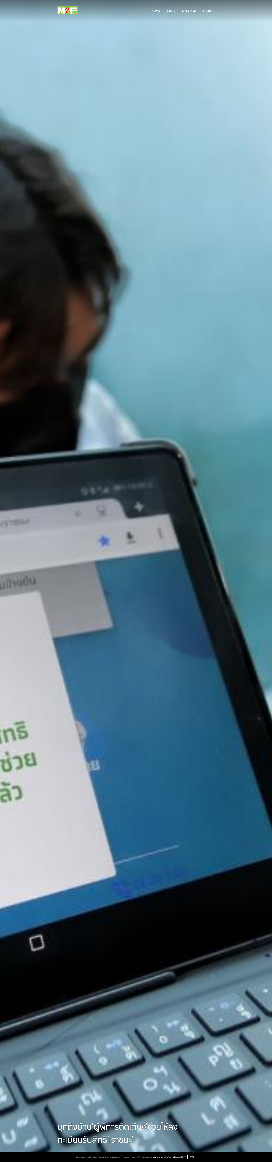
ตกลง (192, 1157)
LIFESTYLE (189, 11)
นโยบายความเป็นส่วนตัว (161, 1157)
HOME (156, 11)
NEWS (171, 11)
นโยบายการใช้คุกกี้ (179, 1157)
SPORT (207, 11)
